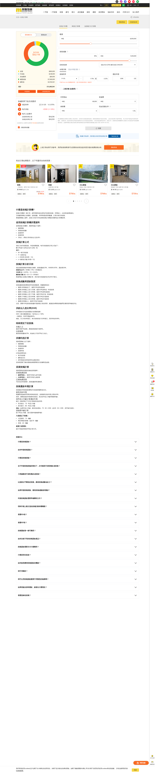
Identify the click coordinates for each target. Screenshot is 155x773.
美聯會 (71, 5)
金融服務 (44, 5)
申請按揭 (27, 91)
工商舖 (25, 5)
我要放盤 (142, 763)
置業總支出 (28, 35)
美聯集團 (18, 5)
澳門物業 (37, 5)
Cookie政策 (19, 771)
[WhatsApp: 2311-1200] (123, 5)
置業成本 (44, 35)
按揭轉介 (58, 5)
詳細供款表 (133, 22)
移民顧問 (51, 5)
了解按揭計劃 (114, 136)
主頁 (17, 17)
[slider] (90, 43)
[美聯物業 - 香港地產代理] (24, 11)
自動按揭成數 (25, 127)
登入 (101, 5)
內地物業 (30, 5)
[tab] (63, 70)
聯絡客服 (122, 22)
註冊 (106, 5)
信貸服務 (65, 5)
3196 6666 (34, 123)
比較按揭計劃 (46, 91)
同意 (135, 770)
